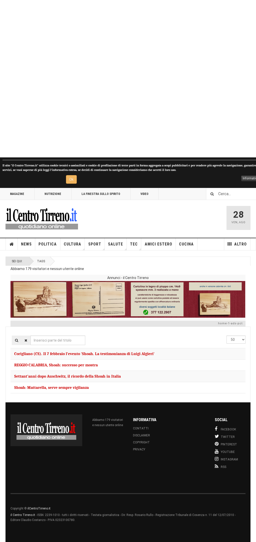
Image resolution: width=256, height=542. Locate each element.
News (26, 244)
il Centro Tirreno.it (22, 515)
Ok (71, 179)
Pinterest (229, 444)
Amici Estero (158, 244)
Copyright (141, 442)
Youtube (228, 452)
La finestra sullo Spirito (101, 194)
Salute (115, 244)
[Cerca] (17, 340)
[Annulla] (25, 340)
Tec (134, 244)
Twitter (228, 437)
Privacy (139, 449)
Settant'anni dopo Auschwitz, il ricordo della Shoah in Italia (67, 376)
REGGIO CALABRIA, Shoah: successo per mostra (56, 365)
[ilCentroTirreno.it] (42, 218)
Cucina (186, 244)
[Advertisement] (128, 78)
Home (12, 244)
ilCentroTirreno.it (39, 508)
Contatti (140, 428)
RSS (223, 467)
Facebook (228, 429)
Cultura (72, 244)
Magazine (17, 194)
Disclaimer (141, 435)
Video (144, 194)
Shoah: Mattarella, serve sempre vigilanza (51, 387)
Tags (41, 261)
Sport (94, 244)
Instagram (229, 459)
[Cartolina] (128, 299)
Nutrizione (52, 194)
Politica (47, 244)
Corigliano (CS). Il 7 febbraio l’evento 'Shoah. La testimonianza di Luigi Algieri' (84, 354)
